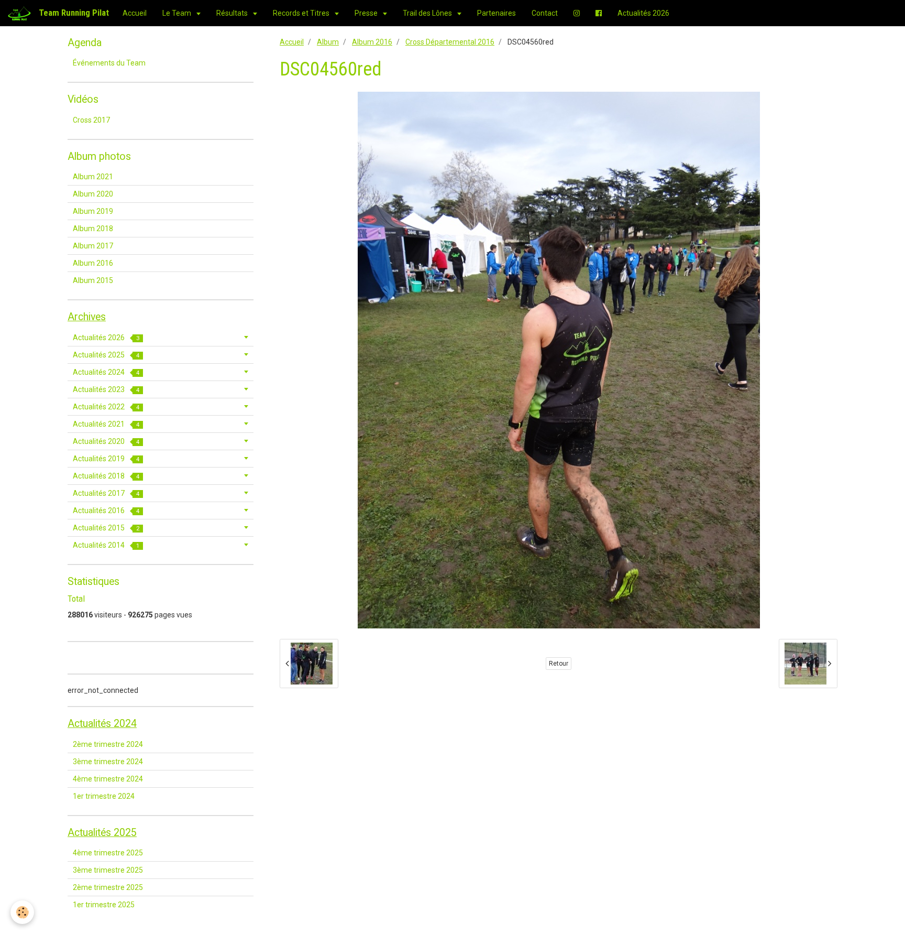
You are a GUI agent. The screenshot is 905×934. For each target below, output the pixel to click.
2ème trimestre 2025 (108, 887)
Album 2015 (93, 280)
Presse (367, 13)
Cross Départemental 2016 (449, 42)
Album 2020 (93, 194)
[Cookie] (22, 912)
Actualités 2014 (106, 545)
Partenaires (496, 13)
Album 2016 (372, 42)
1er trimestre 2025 (104, 904)
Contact (545, 13)
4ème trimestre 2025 (108, 853)
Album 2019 (93, 211)
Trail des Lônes (428, 13)
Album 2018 (93, 228)
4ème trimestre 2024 (108, 779)
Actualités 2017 (106, 493)
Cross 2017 (91, 120)
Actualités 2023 (106, 389)
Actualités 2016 (106, 510)
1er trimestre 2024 (104, 796)
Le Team (177, 13)
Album (328, 42)
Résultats (232, 13)
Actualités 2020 (106, 441)
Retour (558, 663)
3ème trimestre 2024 (108, 761)
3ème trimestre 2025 (108, 870)
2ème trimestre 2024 (108, 744)
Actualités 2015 (106, 528)
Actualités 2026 (643, 13)
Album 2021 (93, 176)
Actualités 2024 (106, 372)
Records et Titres (302, 13)
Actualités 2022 (106, 407)
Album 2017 (93, 246)
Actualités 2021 (106, 424)
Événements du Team (109, 63)
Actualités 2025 (106, 355)
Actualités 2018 (106, 476)
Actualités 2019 (106, 458)
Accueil (135, 13)
